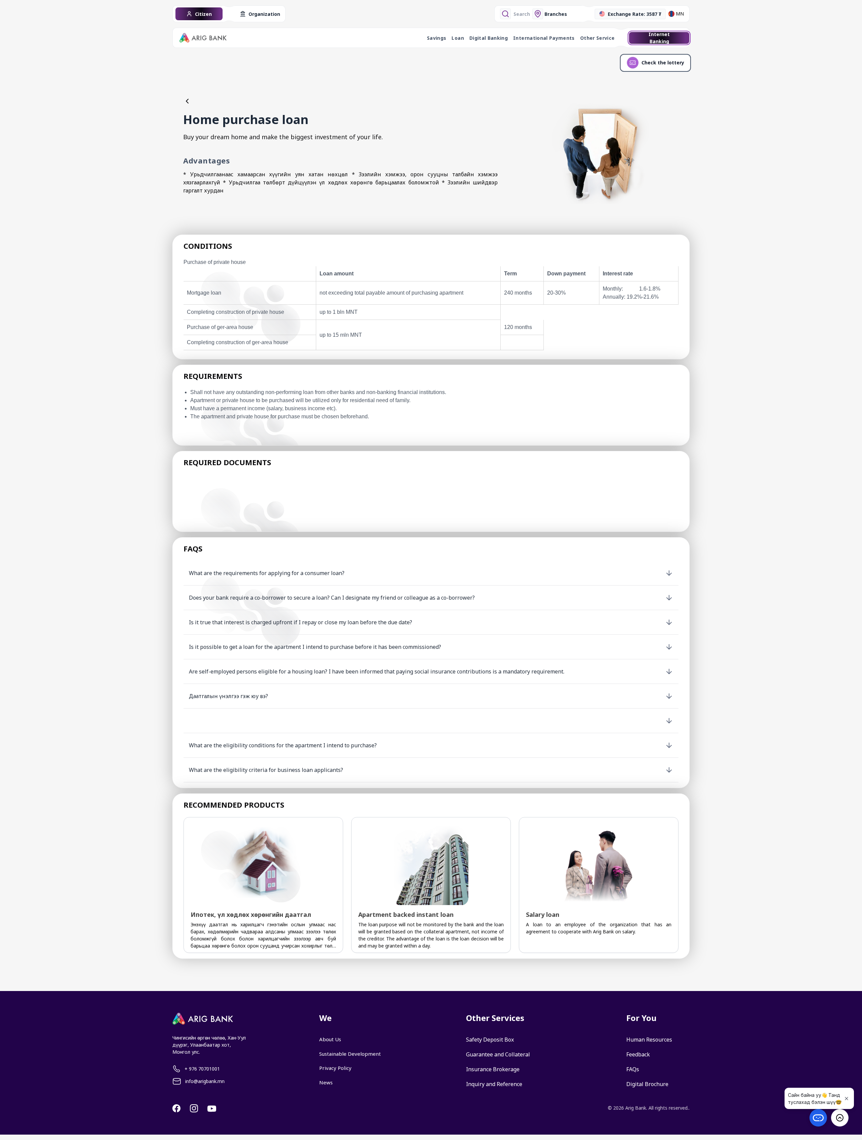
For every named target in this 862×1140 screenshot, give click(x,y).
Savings (436, 38)
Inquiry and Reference (494, 1084)
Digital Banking (488, 38)
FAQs (632, 1069)
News (326, 1082)
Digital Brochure (647, 1084)
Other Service (597, 38)
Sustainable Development (350, 1053)
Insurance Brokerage (493, 1069)
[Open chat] (818, 1118)
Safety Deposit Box (490, 1039)
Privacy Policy (335, 1067)
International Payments (544, 38)
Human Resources (649, 1039)
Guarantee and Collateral (498, 1054)
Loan (458, 38)
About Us (330, 1039)
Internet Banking (659, 38)
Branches (555, 14)
